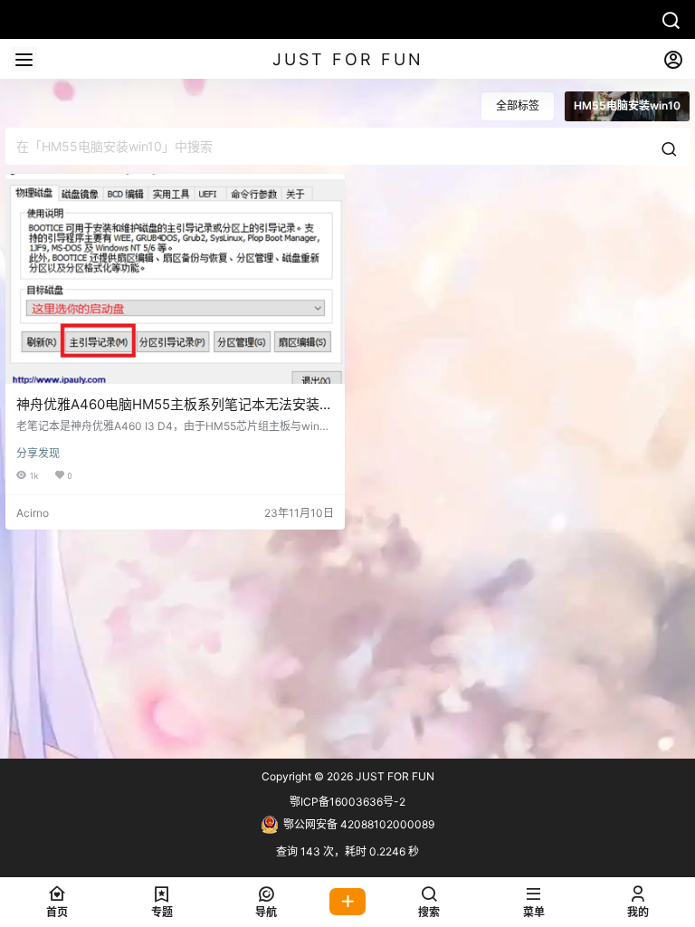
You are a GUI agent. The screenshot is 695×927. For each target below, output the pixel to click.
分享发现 (38, 453)
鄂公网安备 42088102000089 (358, 824)
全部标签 (517, 105)
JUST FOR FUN (393, 776)
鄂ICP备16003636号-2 (347, 801)
